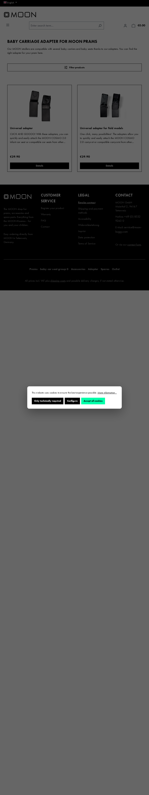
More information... (107, 392)
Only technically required (47, 400)
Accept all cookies (93, 400)
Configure (72, 400)
